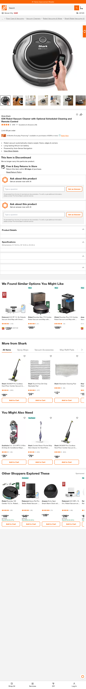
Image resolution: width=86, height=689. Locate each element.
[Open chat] (84, 31)
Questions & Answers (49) (28, 125)
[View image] (5, 100)
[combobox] (41, 7)
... (2, 19)
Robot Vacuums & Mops (52, 18)
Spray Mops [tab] (22, 350)
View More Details (11, 151)
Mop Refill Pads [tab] (67, 350)
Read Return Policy (14, 172)
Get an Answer (74, 189)
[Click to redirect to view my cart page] (81, 7)
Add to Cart (14, 400)
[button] (43, 230)
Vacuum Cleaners (33, 18)
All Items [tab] (7, 350)
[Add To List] (77, 114)
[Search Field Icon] (76, 7)
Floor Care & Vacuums (15, 18)
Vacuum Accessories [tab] (44, 350)
